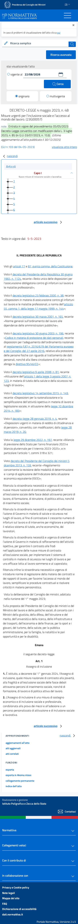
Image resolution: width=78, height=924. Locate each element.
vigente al (17, 74)
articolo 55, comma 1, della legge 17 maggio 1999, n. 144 (38, 306)
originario (24, 96)
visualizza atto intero (64, 147)
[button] (61, 74)
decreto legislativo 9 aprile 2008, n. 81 (36, 372)
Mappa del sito (10, 898)
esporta (10, 769)
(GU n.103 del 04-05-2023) (18, 147)
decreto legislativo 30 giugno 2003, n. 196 (38, 333)
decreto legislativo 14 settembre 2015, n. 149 (40, 393)
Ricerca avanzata (60, 54)
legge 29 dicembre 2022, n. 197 (32, 440)
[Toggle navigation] (67, 15)
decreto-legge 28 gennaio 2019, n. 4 (35, 418)
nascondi (12, 156)
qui (58, 32)
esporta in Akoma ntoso (18, 775)
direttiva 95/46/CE (27, 364)
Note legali (8, 893)
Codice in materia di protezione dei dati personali (34, 338)
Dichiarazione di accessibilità (19, 909)
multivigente (57, 96)
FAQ (4, 904)
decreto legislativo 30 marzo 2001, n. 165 (38, 316)
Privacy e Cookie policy (15, 887)
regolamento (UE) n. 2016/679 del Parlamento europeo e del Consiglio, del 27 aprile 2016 (38, 348)
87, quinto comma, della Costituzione (50, 266)
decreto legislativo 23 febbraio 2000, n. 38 (38, 295)
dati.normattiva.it (12, 914)
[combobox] (39, 43)
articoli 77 (19, 266)
